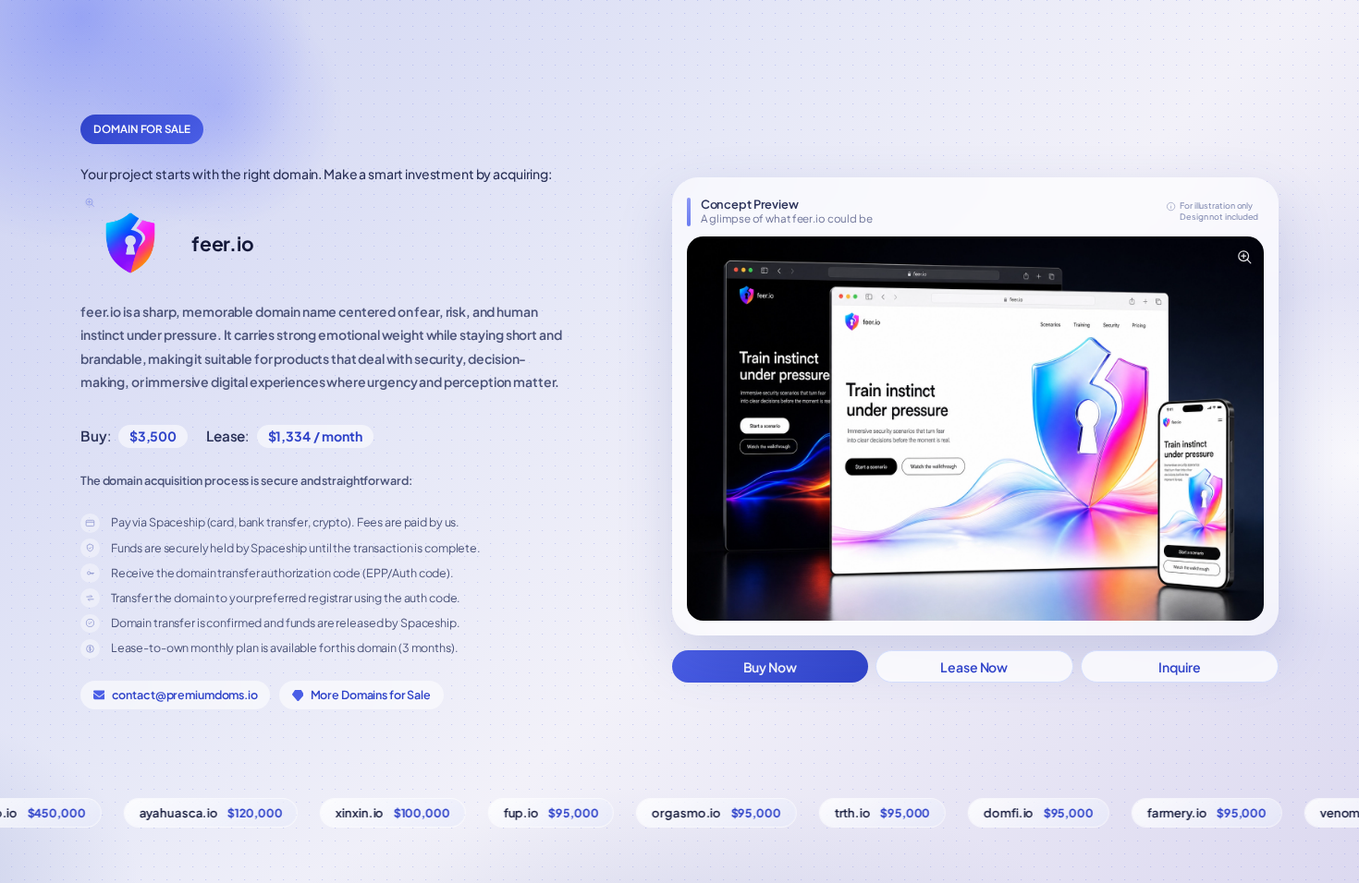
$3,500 (153, 436)
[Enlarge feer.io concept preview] (1243, 257)
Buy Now (770, 667)
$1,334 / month (315, 436)
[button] (975, 428)
